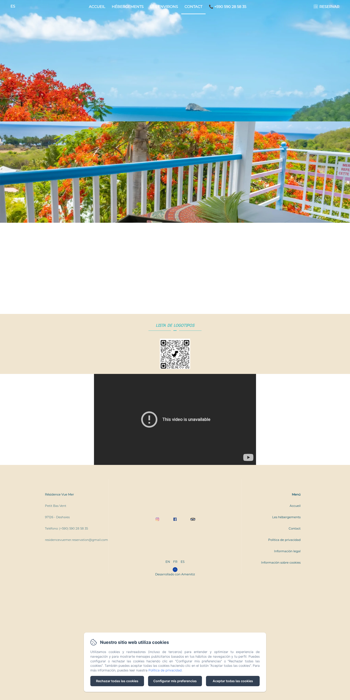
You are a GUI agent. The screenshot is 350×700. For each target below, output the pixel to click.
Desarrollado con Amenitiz (175, 574)
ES (183, 562)
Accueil (97, 6)
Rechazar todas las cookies (117, 681)
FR (175, 562)
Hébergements (128, 6)
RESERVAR (329, 6)
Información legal (287, 551)
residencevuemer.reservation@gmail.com (76, 540)
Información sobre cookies (281, 562)
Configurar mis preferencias (175, 681)
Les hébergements (286, 517)
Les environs (164, 6)
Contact (193, 6)
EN (167, 562)
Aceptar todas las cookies (233, 681)
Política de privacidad (284, 540)
